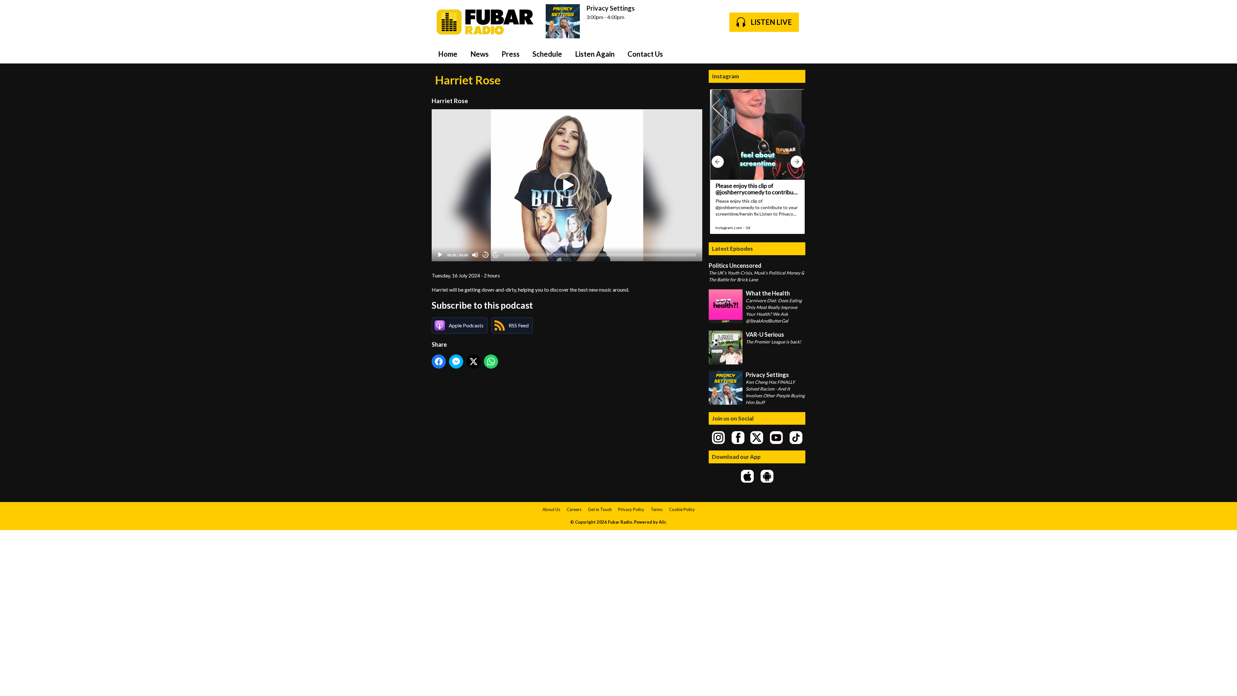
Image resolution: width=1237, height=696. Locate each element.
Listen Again (595, 54)
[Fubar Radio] (485, 22)
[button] (567, 185)
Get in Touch (600, 509)
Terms (657, 509)
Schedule (547, 54)
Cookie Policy (682, 509)
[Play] (440, 255)
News (479, 54)
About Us (551, 509)
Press (511, 54)
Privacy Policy (631, 509)
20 (485, 255)
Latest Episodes (732, 248)
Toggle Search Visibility (795, 53)
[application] (567, 185)
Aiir (662, 522)
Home (447, 54)
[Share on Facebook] (439, 361)
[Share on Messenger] (456, 361)
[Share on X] (473, 361)
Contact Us (645, 54)
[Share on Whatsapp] (491, 361)
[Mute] (475, 255)
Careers (574, 509)
